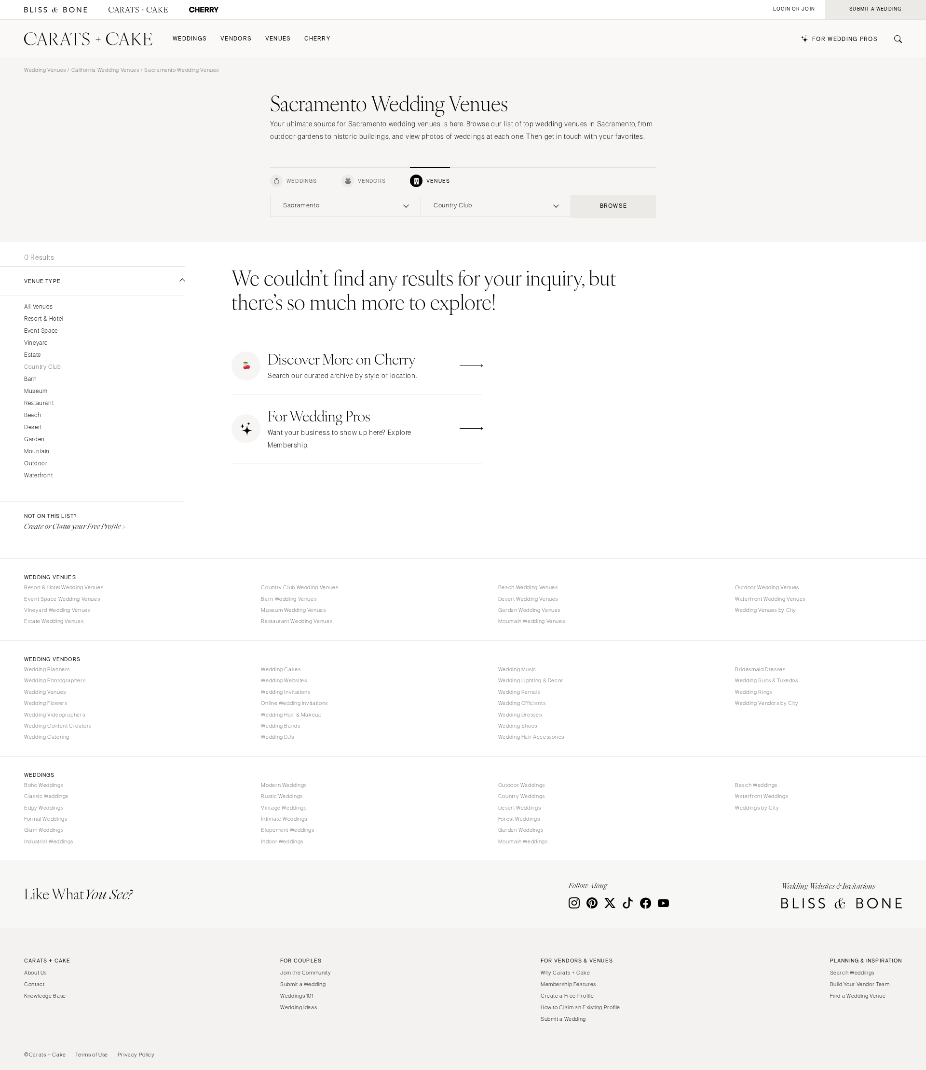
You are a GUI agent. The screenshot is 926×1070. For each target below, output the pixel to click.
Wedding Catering (46, 737)
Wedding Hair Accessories (531, 737)
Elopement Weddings (287, 830)
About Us (35, 972)
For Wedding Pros (845, 39)
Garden (34, 439)
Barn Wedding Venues (288, 599)
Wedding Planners (47, 669)
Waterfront (38, 476)
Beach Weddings (756, 785)
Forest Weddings (519, 819)
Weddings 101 (296, 996)
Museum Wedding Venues (293, 610)
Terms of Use (91, 1054)
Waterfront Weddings (761, 796)
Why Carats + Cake (565, 972)
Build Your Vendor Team (860, 984)
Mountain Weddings (523, 841)
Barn (30, 379)
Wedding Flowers (45, 703)
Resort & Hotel (43, 319)
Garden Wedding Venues (529, 610)
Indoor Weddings (282, 841)
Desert (33, 427)
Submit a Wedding (303, 984)
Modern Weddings (283, 785)
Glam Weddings (43, 830)
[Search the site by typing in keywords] (894, 39)
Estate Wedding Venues (53, 621)
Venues (278, 39)
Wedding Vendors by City (767, 703)
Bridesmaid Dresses (760, 669)
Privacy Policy (136, 1054)
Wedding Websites (284, 680)
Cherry (317, 39)
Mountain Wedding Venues (531, 621)
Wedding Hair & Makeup (291, 715)
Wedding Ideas (298, 1007)
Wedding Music (517, 669)
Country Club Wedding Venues (299, 587)
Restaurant (39, 403)
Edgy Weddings (43, 808)
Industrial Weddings (48, 841)
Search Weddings (852, 972)
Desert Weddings (519, 808)
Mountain (37, 451)
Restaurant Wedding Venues (296, 621)
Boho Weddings (43, 785)
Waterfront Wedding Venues (770, 599)
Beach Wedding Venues (528, 587)
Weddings (190, 39)
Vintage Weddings (283, 808)
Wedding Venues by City (765, 610)
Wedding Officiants (521, 703)
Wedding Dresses (520, 715)
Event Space (41, 331)
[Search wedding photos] (203, 10)
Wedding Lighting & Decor (530, 680)
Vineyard (36, 343)
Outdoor (35, 464)
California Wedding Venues (105, 70)
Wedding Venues (45, 70)
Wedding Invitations (285, 692)
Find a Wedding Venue (858, 996)
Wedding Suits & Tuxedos (766, 680)
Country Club (42, 367)
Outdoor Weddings (521, 785)
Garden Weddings (520, 830)
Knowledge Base (45, 996)
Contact (34, 984)
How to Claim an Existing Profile (580, 1007)
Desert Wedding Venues (528, 599)
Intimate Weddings (284, 819)
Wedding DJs (277, 737)
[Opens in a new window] (55, 10)
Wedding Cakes (280, 669)
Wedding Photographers (54, 680)
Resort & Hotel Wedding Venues (63, 587)
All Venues (38, 307)
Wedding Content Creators (58, 726)
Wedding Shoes (517, 726)
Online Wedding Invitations (294, 703)
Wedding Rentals (519, 692)
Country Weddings (521, 796)
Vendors (236, 39)
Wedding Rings (753, 692)
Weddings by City (757, 808)
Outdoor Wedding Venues (767, 587)
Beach (32, 415)
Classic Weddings (46, 796)
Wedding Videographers (54, 715)
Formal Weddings (45, 819)
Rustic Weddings (281, 796)
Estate (32, 355)
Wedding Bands (280, 726)
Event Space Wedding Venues (62, 599)
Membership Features (568, 984)
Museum (36, 391)
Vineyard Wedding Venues (57, 610)
